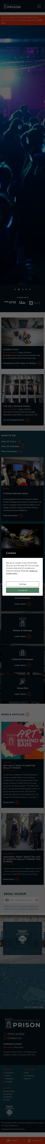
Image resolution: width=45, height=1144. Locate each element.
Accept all (22, 590)
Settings (22, 584)
